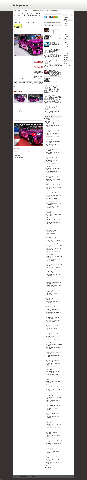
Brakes (65, 27)
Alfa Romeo (66, 17)
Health (48, 10)
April (47, 119)
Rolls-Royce (66, 67)
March (47, 121)
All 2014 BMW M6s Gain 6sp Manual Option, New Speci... (53, 321)
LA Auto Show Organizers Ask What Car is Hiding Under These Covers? (55, 50)
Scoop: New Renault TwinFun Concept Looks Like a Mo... (53, 126)
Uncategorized (54, 10)
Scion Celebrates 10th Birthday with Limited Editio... (52, 161)
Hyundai (65, 44)
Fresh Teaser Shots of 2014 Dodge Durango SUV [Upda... (52, 207)
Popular (46, 22)
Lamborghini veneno (20, 5)
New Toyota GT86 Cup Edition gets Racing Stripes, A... (52, 350)
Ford (64, 40)
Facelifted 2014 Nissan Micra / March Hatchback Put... (53, 332)
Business (20, 10)
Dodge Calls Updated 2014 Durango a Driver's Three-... (53, 147)
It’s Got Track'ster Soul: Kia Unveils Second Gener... (52, 209)
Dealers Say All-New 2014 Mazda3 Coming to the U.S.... (52, 361)
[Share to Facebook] (18, 148)
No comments (24, 18)
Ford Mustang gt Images (50, 233)
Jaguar (65, 46)
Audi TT (50, 35)
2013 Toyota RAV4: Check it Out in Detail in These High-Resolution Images (55, 60)
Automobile (66, 23)
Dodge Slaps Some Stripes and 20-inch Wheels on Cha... (53, 249)
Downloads (26, 10)
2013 (46, 118)
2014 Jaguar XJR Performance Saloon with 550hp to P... (53, 395)
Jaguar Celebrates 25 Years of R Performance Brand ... (52, 278)
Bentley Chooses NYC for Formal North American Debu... (53, 191)
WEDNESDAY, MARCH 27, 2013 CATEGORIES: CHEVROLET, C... (54, 201)
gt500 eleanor (52, 78)
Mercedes (65, 59)
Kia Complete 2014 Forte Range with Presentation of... (53, 241)
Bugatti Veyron (66, 29)
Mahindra (65, 53)
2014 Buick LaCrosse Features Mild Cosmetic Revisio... (52, 318)
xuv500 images (52, 70)
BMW (65, 25)
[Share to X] (17, 148)
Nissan (65, 61)
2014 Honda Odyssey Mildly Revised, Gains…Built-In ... (53, 260)
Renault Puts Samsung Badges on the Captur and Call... (53, 139)
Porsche (65, 63)
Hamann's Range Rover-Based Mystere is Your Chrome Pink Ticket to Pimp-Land (28, 15)
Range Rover (66, 65)
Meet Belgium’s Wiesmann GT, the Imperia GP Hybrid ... (52, 449)
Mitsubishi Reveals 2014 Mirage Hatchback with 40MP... (52, 164)
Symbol (65, 69)
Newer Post (16, 151)
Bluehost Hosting (70, 476)
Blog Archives (56, 22)
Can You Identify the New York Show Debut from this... (53, 299)
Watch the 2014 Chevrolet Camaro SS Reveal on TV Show (53, 254)
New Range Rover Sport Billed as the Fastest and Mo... (53, 252)
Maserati (65, 55)
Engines (65, 36)
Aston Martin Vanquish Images (55, 28)
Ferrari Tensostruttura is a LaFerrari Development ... (52, 323)
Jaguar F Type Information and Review (53, 376)
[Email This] (14, 148)
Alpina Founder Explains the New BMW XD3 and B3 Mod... (53, 359)
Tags (51, 22)
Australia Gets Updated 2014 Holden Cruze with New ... (52, 430)
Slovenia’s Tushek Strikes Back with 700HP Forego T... (53, 414)
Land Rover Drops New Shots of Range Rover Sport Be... (53, 288)
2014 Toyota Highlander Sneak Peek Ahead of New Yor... (52, 272)
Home (15, 10)
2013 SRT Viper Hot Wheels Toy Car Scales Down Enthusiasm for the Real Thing (55, 106)
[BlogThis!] (15, 148)
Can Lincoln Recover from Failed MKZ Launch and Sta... (53, 310)
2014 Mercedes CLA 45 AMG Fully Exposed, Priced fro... (52, 231)
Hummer (65, 42)
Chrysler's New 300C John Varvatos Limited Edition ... (52, 218)
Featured (42, 10)
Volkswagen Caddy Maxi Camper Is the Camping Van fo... (53, 286)
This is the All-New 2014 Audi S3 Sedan (53, 267)
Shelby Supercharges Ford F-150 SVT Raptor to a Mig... (53, 145)
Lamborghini (66, 48)
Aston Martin (66, 19)
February (48, 465)
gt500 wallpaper (52, 42)
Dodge (65, 34)
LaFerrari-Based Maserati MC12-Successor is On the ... (52, 375)
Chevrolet (65, 32)
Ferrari (65, 38)
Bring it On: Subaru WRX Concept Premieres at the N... (52, 123)
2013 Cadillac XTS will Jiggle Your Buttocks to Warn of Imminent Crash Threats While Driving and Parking (55, 86)
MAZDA (65, 57)
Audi (64, 21)
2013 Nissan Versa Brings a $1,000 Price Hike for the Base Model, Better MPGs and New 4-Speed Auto (55, 97)
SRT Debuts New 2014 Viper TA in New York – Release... (53, 185)
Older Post (41, 151)
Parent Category (35, 10)
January (48, 467)
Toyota (65, 72)
